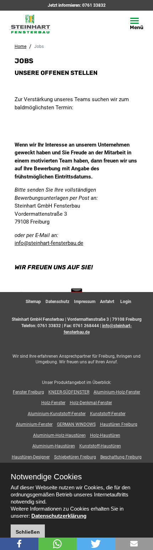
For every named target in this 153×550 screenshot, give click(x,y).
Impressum (84, 301)
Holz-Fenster (53, 402)
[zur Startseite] (35, 23)
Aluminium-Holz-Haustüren (59, 435)
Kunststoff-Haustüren (100, 446)
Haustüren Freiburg (118, 424)
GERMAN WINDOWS (76, 424)
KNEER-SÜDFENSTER (68, 392)
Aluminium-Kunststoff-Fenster (57, 413)
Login (125, 301)
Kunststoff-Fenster (108, 413)
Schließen (28, 532)
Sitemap (33, 301)
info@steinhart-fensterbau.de (49, 243)
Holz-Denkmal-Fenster (91, 402)
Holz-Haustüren (105, 435)
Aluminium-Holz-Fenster (117, 392)
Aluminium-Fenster (34, 424)
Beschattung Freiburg (121, 457)
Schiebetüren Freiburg (75, 457)
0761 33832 (94, 5)
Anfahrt (107, 301)
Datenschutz (57, 301)
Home (20, 46)
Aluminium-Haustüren (53, 446)
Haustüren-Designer (31, 457)
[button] (19, 544)
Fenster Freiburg (28, 392)
